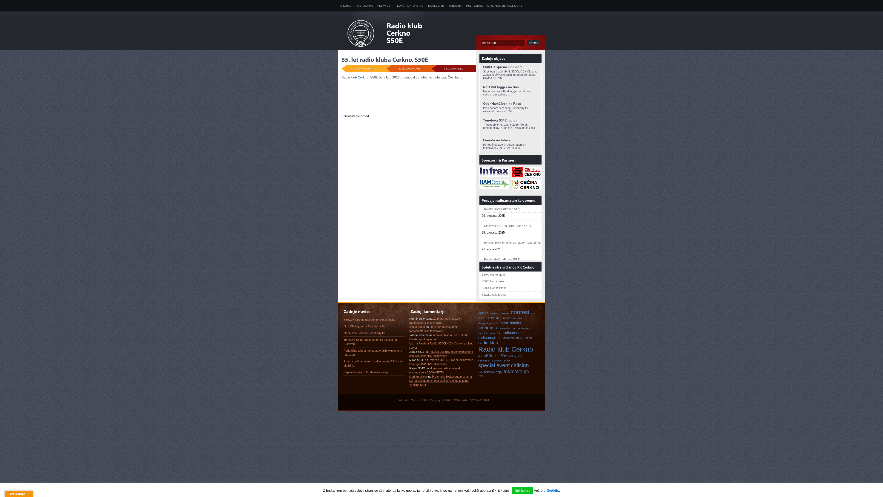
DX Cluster (436, 5)
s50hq (512, 356)
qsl (499, 333)
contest (520, 312)
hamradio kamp (522, 328)
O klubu (345, 5)
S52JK (474, 400)
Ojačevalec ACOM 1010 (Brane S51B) (508, 210)
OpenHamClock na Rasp (502, 103)
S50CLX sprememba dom (502, 67)
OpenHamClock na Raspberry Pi (364, 333)
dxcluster (486, 318)
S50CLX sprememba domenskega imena (370, 319)
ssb (480, 372)
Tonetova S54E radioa (500, 120)
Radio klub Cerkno (505, 349)
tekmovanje (516, 371)
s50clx (490, 355)
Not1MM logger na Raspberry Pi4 (365, 326)
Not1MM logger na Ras (501, 87)
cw (533, 313)
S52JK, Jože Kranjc (494, 294)
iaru (480, 333)
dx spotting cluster (488, 323)
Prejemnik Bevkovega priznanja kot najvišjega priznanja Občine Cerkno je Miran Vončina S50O (440, 381)
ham (504, 323)
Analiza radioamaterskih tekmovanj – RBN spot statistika (373, 363)
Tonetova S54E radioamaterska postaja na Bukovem (370, 342)
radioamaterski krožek (517, 338)
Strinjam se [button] (522, 490)
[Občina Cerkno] (526, 187)
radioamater (512, 332)
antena (483, 313)
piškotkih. (551, 490)
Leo (411, 343)
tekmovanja (493, 372)
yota (480, 376)
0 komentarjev (453, 68)
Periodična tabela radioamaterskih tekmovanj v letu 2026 (373, 352)
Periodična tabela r (498, 140)
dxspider (517, 318)
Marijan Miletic (418, 376)
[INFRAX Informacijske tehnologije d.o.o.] (494, 175)
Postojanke (364, 5)
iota (486, 333)
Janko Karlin (417, 327)
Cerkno (363, 77)
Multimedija (474, 5)
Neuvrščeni (368, 102)
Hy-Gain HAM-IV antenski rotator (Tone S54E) (512, 227)
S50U (485, 400)
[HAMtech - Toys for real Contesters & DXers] (494, 187)
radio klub (488, 342)
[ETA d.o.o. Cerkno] (526, 175)
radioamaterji (489, 337)
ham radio (504, 328)
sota (507, 360)
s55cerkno (484, 360)
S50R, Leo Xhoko (493, 281)
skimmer (497, 360)
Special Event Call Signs (504, 5)
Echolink (455, 5)
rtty (480, 356)
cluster (504, 313)
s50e (503, 355)
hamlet (515, 323)
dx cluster (503, 318)
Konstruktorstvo (410, 5)
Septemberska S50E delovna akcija (366, 372)
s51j (519, 356)
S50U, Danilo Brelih (494, 288)
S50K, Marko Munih (494, 274)
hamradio (487, 327)
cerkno (494, 313)
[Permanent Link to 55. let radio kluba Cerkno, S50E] (384, 59)
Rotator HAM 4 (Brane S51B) (502, 244)
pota (492, 333)
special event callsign (503, 365)
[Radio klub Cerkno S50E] (406, 34)
